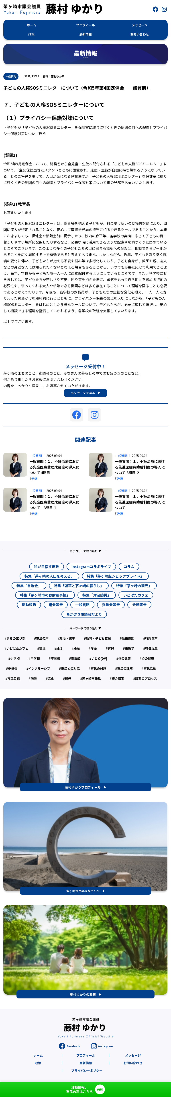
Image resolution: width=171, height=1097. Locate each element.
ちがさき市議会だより (84, 614)
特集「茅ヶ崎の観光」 (134, 585)
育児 (111, 648)
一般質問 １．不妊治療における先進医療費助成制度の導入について (140, 502)
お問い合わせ (133, 1062)
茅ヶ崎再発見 (91, 678)
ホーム (38, 1055)
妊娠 (34, 478)
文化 (51, 678)
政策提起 (128, 638)
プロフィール (85, 1055)
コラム (129, 566)
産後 (94, 648)
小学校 (15, 658)
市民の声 (42, 638)
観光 (68, 678)
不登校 (55, 658)
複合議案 (118, 678)
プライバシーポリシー (86, 1070)
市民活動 (150, 668)
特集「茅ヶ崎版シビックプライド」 (115, 576)
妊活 (59, 648)
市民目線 (13, 678)
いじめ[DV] (99, 658)
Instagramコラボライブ (91, 566)
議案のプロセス (146, 678)
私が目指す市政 (46, 566)
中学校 (35, 658)
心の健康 (148, 658)
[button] (155, 9)
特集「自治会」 (28, 585)
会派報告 (139, 604)
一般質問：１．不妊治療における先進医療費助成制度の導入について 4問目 (54, 467)
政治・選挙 (67, 638)
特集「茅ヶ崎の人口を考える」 (49, 576)
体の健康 (124, 658)
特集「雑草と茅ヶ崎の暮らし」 (79, 585)
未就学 (129, 648)
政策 (38, 1062)
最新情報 (85, 1062)
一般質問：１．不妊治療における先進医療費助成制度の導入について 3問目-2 (140, 467)
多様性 (12, 668)
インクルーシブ (39, 668)
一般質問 (11, 76)
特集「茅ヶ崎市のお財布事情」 (45, 595)
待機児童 (151, 648)
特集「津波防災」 (96, 595)
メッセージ (133, 1055)
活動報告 (29, 604)
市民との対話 (70, 668)
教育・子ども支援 (98, 638)
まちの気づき (15, 638)
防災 (34, 678)
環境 (42, 648)
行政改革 (151, 638)
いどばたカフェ (135, 595)
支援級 (75, 658)
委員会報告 (111, 604)
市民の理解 (125, 668)
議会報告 (56, 604)
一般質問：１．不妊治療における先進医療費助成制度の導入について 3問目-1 (54, 502)
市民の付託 (98, 668)
